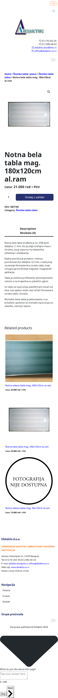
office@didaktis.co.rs (39, 563)
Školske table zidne (26, 210)
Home (8, 74)
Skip (3, 693)
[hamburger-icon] (53, 3)
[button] (48, 91)
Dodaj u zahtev (34, 197)
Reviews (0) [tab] (28, 233)
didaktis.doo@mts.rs (18, 563)
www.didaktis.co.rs (20, 567)
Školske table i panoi (24, 74)
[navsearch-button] (54, 11)
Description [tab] (28, 229)
